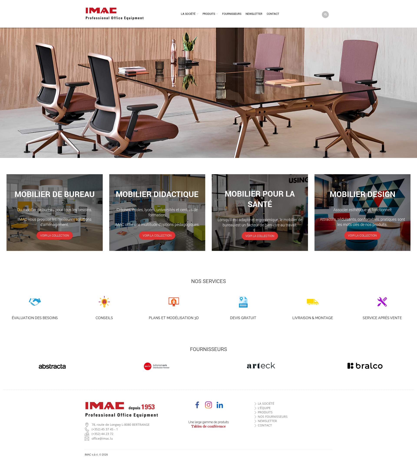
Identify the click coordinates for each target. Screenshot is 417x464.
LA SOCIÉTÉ (266, 403)
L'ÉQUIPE (264, 408)
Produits (209, 13)
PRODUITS (265, 412)
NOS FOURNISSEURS (273, 416)
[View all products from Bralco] (364, 365)
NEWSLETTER (267, 421)
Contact (273, 13)
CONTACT (265, 425)
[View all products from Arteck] (260, 365)
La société (188, 13)
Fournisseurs (231, 13)
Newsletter (254, 13)
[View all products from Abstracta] (52, 366)
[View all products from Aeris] (156, 366)
